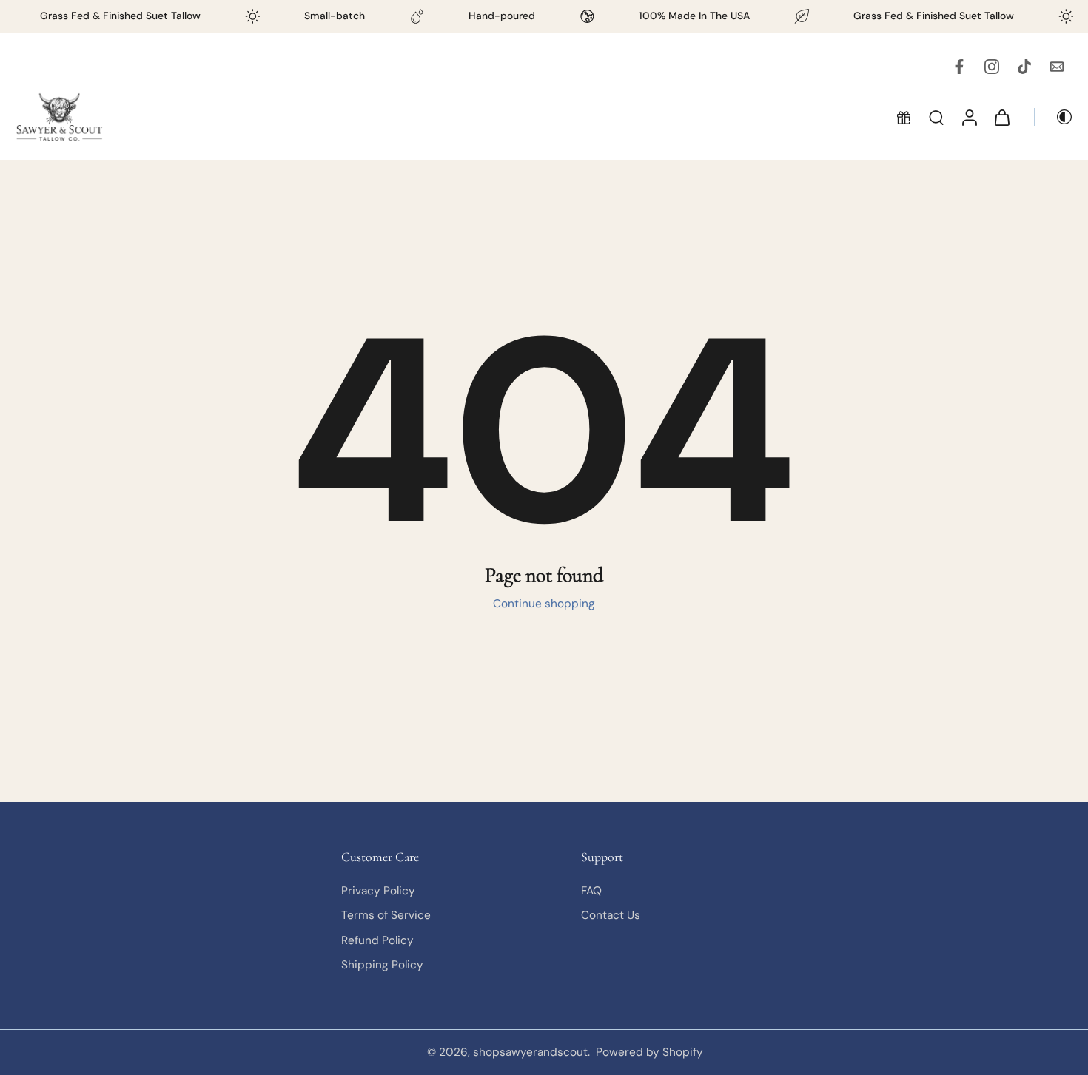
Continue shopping (544, 603)
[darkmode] (1054, 117)
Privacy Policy (378, 890)
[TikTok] (1024, 66)
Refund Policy (377, 939)
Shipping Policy (382, 964)
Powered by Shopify (649, 1052)
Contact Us (610, 915)
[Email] (1057, 66)
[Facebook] (959, 66)
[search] (936, 117)
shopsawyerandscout (530, 1052)
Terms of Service (386, 915)
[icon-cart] (1001, 117)
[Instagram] (991, 66)
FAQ (591, 890)
